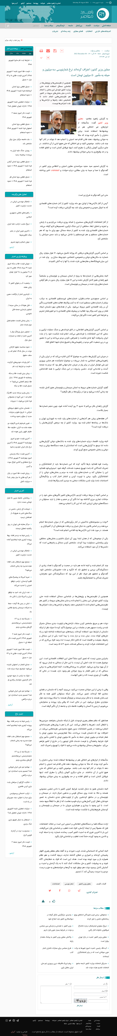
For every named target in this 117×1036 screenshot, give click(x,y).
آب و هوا (15, 3)
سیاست (106, 51)
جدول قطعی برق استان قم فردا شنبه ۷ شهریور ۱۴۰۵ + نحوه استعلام (19, 181)
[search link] (8, 26)
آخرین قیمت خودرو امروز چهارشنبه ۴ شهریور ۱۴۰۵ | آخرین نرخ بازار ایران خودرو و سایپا (19, 443)
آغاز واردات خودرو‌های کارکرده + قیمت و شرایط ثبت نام (20, 364)
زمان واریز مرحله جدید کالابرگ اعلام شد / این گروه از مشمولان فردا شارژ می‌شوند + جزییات (19, 397)
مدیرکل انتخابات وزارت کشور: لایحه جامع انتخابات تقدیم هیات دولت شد (92, 965)
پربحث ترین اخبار (12, 48)
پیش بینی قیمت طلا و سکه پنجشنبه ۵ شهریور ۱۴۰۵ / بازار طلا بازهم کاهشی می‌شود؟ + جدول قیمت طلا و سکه (20, 379)
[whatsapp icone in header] (69, 892)
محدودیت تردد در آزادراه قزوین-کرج (21, 833)
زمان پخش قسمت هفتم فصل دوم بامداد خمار (19, 322)
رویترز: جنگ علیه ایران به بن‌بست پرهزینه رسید (21, 152)
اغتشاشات (55, 170)
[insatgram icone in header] (7, 21)
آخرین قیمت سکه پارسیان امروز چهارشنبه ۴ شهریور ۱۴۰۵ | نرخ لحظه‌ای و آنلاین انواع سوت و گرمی (19, 460)
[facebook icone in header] (59, 892)
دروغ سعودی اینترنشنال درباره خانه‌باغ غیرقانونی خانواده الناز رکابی (93, 928)
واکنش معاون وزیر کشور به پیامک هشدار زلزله (56, 939)
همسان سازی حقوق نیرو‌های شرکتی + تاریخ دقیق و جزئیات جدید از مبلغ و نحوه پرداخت (20, 412)
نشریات (55, 31)
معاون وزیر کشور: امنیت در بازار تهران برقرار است (93, 939)
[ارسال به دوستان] (48, 52)
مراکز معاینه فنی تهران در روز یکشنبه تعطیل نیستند (20, 526)
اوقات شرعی (71, 1024)
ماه (17, 53)
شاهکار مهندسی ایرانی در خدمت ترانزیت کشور (21, 203)
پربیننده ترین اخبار (26, 48)
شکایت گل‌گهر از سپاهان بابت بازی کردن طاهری (19, 784)
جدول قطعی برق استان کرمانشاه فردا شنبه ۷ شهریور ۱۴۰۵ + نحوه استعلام (19, 91)
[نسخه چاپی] (41, 52)
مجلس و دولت (95, 51)
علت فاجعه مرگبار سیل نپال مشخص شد (20, 141)
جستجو (29, 3)
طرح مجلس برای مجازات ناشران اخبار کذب (58, 950)
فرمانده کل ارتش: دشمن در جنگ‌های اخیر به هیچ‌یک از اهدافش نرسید (20, 513)
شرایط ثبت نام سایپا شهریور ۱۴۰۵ (20, 62)
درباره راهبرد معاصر (63, 1020)
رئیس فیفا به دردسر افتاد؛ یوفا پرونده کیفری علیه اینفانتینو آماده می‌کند (19, 539)
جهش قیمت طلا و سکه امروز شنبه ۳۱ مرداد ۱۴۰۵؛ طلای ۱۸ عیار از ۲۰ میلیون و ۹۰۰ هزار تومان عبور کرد (19, 270)
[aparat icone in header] (16, 21)
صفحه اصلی (106, 25)
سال (11, 53)
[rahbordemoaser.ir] (94, 14)
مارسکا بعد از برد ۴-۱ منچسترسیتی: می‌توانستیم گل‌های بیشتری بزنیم (22, 623)
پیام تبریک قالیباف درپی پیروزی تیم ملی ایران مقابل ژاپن (57, 965)
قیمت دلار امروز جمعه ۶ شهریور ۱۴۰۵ (22, 115)
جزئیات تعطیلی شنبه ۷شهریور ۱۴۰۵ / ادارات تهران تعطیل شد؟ (19, 104)
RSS (65, 1023)
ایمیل (103, 991)
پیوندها (35, 3)
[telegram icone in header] (20, 21)
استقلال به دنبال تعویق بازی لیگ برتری (20, 822)
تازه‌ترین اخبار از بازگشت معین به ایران (19, 296)
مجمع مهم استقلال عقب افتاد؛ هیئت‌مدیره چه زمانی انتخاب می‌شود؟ (19, 566)
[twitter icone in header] (11, 21)
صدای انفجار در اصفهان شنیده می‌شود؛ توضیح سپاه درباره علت (19, 666)
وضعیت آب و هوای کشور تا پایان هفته (20, 285)
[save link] (55, 52)
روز (30, 53)
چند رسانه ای (66, 31)
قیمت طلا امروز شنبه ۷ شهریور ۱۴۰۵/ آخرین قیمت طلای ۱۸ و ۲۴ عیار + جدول (19, 75)
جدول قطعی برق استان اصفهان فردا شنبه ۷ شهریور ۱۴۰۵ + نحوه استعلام (19, 128)
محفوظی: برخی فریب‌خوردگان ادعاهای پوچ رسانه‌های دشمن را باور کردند (91, 917)
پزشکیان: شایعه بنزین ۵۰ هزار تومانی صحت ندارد (19, 500)
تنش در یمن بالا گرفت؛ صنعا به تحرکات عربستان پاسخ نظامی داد (20, 607)
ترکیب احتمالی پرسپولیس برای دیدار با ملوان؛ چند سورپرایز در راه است (19, 797)
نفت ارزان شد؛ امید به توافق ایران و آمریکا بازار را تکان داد (20, 594)
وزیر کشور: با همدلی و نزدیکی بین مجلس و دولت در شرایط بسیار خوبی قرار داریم (56, 928)
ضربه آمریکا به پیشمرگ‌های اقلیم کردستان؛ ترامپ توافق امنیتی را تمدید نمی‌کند (20, 581)
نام (104, 984)
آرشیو (22, 3)
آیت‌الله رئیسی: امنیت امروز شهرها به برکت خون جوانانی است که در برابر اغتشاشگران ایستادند (91, 952)
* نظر (67, 984)
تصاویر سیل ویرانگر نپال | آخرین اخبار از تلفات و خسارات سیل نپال (20, 336)
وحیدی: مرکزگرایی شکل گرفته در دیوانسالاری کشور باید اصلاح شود (60, 917)
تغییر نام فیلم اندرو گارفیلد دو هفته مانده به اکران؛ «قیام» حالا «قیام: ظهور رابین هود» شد (20, 427)
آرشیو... (11, 247)
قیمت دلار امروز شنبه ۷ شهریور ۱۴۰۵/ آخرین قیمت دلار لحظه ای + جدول (20, 638)
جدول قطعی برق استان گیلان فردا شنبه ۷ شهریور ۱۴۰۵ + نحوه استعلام (19, 166)
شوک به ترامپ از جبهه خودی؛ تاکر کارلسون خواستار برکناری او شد (19, 680)
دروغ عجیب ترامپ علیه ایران (18, 224)
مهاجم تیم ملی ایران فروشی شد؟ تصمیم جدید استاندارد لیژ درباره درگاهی (20, 695)
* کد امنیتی (103, 997)
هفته (24, 53)
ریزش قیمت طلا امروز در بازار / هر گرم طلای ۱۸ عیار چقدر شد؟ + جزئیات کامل (19, 477)
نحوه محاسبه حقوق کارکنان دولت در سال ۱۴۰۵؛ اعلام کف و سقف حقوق (20, 351)
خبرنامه (43, 3)
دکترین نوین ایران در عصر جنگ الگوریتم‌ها (21, 233)
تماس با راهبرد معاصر (53, 3)
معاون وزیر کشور (84, 884)
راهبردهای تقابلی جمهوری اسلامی (21, 215)
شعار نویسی (68, 884)
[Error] (41, 901)
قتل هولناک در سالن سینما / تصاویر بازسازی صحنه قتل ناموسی (20, 309)
